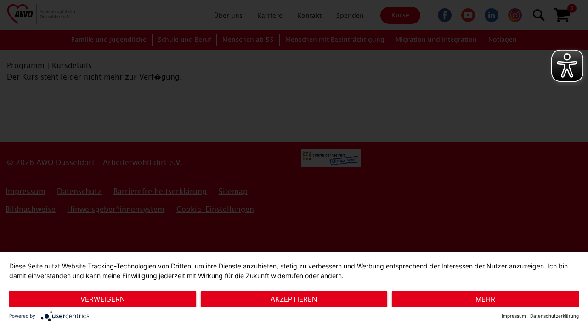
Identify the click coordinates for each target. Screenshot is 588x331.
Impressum (514, 316)
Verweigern (102, 299)
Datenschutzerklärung (554, 316)
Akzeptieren (294, 299)
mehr (485, 299)
